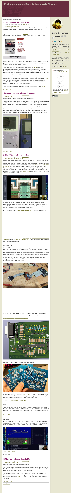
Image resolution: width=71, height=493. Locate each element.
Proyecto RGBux (7, 415)
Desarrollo (7, 26)
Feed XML (61, 41)
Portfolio (65, 66)
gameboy (7, 96)
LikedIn (53, 38)
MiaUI (43, 86)
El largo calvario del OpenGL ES (16, 22)
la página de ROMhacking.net (21, 239)
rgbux (21, 158)
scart (17, 462)
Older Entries (6, 484)
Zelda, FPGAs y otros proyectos (16, 155)
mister (15, 158)
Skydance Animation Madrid (60, 72)
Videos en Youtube (53, 41)
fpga (18, 158)
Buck (23, 394)
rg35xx (17, 26)
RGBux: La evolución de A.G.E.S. (16, 459)
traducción (10, 158)
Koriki (46, 78)
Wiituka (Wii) (56, 49)
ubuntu (12, 462)
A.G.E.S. (20, 476)
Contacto (62, 36)
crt (14, 462)
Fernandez (27, 394)
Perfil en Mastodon (57, 41)
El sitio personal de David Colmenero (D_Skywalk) (30, 4)
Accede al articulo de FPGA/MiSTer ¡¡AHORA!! (14, 400)
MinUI (35, 67)
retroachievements (25, 171)
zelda (6, 158)
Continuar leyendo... (8, 89)
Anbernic (25, 34)
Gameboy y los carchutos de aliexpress (19, 93)
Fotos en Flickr (55, 41)
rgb (9, 462)
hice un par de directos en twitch (24, 210)
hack (11, 96)
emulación (13, 26)
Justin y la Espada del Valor (60, 91)
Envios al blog (25, 24)
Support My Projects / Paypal (65, 37)
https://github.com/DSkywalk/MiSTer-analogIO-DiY (15, 318)
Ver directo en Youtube (9, 451)
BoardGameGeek (59, 41)
